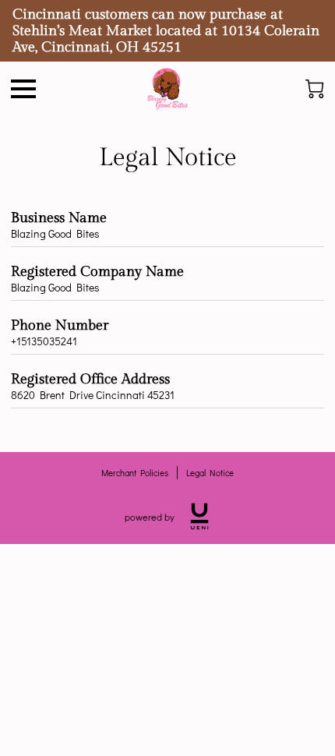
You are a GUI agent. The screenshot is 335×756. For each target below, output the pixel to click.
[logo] (199, 516)
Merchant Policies (134, 473)
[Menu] (23, 88)
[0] (314, 88)
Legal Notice (210, 473)
